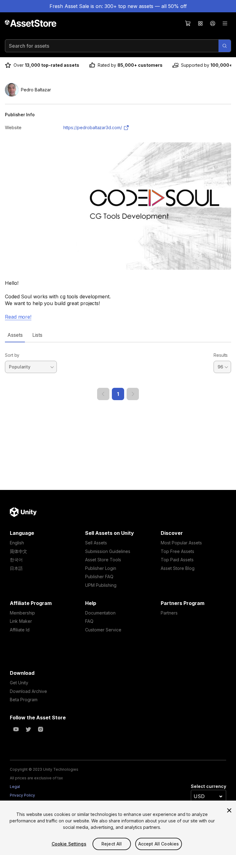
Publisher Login (100, 568)
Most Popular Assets (181, 542)
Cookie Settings (69, 843)
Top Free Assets (177, 551)
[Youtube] (16, 729)
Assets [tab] (14, 335)
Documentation (100, 612)
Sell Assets (96, 542)
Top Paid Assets (177, 559)
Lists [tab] (37, 335)
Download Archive (28, 691)
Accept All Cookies (158, 843)
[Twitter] (28, 729)
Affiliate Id (20, 629)
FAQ (89, 621)
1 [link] (118, 394)
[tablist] (118, 335)
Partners (169, 612)
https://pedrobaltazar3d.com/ (92, 127)
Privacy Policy (22, 795)
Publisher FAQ (99, 576)
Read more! (18, 317)
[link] (103, 394)
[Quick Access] (200, 23)
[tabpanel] (118, 371)
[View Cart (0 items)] (188, 23)
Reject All (111, 843)
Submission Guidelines (107, 551)
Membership (22, 612)
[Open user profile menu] (212, 23)
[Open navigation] (225, 23)
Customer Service (103, 629)
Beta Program (23, 699)
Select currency (208, 786)
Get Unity (19, 682)
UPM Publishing (100, 585)
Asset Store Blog (178, 568)
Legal (15, 786)
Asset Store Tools (103, 559)
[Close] (229, 810)
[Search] (224, 46)
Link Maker (21, 621)
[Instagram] (40, 729)
